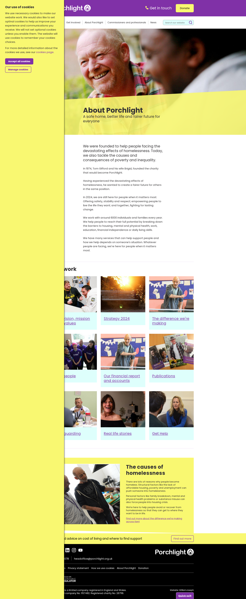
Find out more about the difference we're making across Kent (154, 520)
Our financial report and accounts (122, 378)
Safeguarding (68, 433)
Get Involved (73, 22)
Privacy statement (78, 568)
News (153, 22)
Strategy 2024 (117, 318)
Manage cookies (18, 69)
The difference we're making (170, 321)
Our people (65, 376)
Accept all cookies (19, 61)
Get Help (160, 433)
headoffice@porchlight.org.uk (93, 559)
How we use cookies (102, 568)
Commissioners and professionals (126, 22)
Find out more (182, 538)
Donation (143, 568)
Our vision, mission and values (72, 321)
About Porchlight (94, 22)
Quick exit (184, 596)
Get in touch (161, 8)
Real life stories (118, 433)
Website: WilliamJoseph (182, 590)
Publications (163, 376)
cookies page (45, 52)
